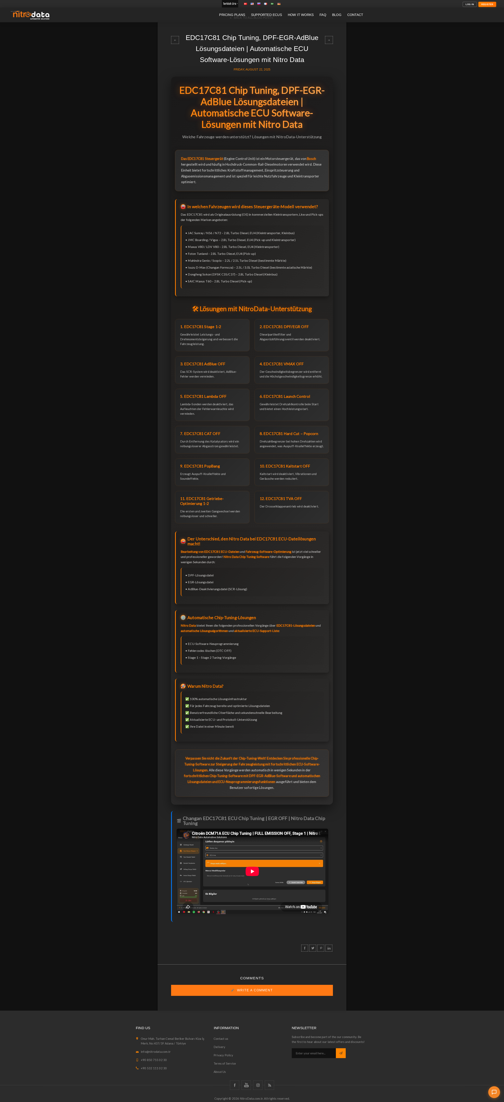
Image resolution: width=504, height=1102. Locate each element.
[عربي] (272, 4)
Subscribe (341, 1053)
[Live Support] (494, 1092)
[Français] (265, 4)
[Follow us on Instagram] (257, 1085)
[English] (252, 4)
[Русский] (259, 4)
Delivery (219, 1047)
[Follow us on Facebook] (234, 1085)
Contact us (221, 1038)
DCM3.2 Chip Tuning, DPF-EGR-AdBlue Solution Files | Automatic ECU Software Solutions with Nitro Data (175, 40)
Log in (470, 4)
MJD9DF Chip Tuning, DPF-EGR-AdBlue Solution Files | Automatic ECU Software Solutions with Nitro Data (329, 40)
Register (487, 4)
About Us (220, 1071)
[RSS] (269, 1085)
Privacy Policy (223, 1055)
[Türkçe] (245, 4)
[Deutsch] (279, 4)
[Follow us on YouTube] (246, 1085)
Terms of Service (225, 1063)
